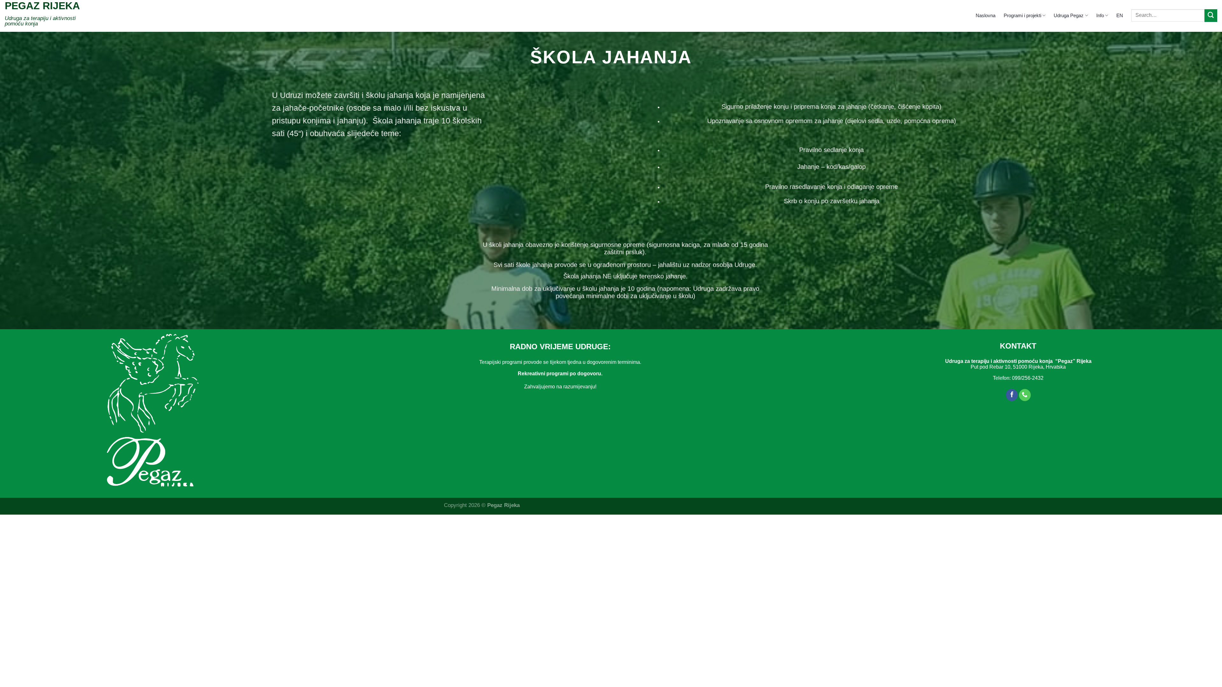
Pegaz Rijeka (42, 6)
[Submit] (1210, 15)
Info (1100, 15)
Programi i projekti (1022, 15)
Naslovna (985, 15)
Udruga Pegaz (1069, 15)
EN (1119, 15)
